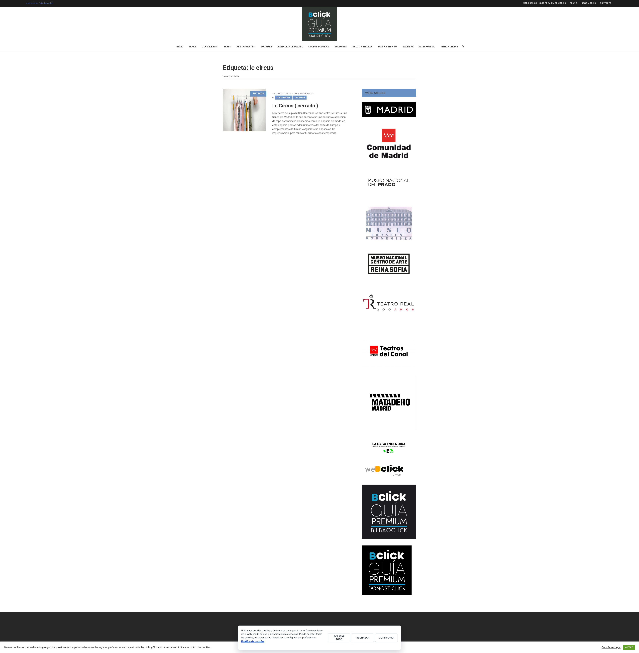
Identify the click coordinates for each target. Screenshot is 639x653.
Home (225, 76)
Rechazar (362, 637)
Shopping (299, 97)
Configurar (386, 637)
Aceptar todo (339, 638)
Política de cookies (252, 641)
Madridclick (305, 93)
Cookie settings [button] (611, 647)
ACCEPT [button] (629, 647)
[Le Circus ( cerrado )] (244, 110)
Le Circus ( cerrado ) (295, 106)
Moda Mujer (283, 97)
